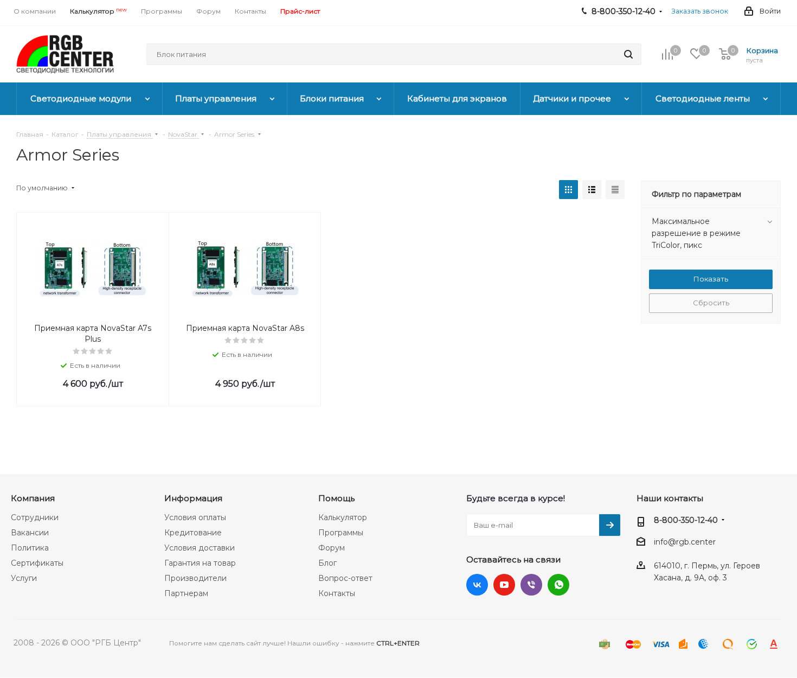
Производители (195, 578)
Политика (30, 548)
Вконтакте (477, 585)
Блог (327, 563)
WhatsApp (558, 585)
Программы (340, 533)
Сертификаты (37, 563)
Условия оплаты (195, 517)
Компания (33, 498)
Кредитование (193, 533)
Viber (531, 585)
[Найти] (628, 54)
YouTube (504, 585)
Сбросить (711, 302)
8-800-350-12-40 (686, 520)
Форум (331, 548)
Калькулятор (342, 517)
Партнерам (186, 593)
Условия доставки (199, 548)
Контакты (336, 593)
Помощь (336, 498)
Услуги (24, 578)
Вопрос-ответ (345, 578)
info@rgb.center (685, 542)
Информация (193, 498)
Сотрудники (35, 517)
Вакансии (30, 533)
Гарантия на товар (200, 563)
